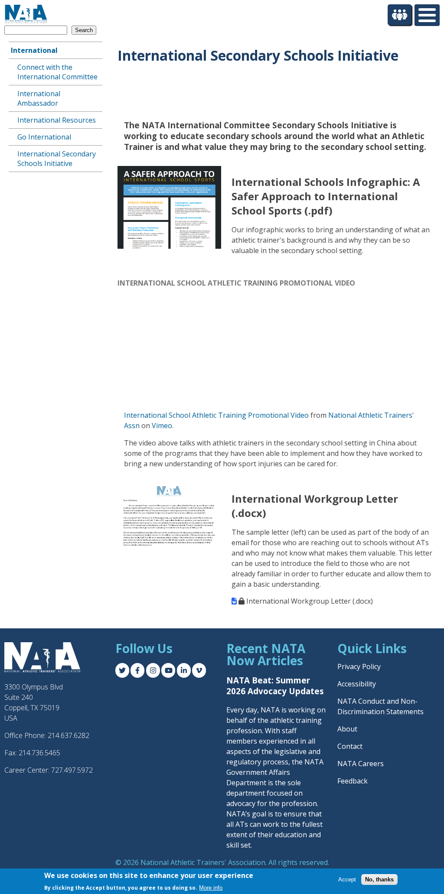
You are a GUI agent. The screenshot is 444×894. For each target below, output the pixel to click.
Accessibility (356, 684)
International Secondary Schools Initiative (56, 158)
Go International (44, 137)
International (34, 50)
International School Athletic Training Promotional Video (216, 415)
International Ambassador (38, 98)
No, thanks (379, 879)
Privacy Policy (359, 666)
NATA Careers (360, 763)
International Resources (56, 120)
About (347, 729)
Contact (349, 746)
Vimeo (162, 425)
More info (210, 887)
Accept (347, 879)
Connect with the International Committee (57, 71)
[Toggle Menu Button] (427, 15)
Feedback (352, 781)
